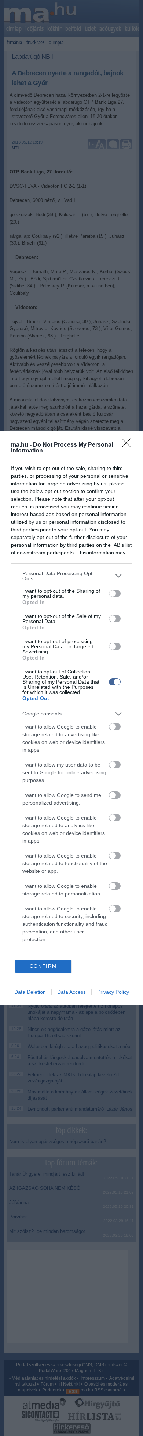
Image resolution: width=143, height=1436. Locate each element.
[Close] (129, 445)
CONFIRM (43, 966)
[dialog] (71, 718)
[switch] (115, 593)
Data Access (71, 992)
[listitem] (71, 576)
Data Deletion (30, 992)
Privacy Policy (113, 992)
